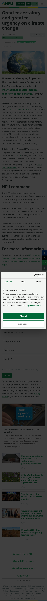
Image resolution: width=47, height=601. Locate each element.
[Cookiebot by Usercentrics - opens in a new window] (33, 275)
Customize (22, 324)
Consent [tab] (8, 282)
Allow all (23, 316)
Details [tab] (24, 282)
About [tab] (38, 282)
